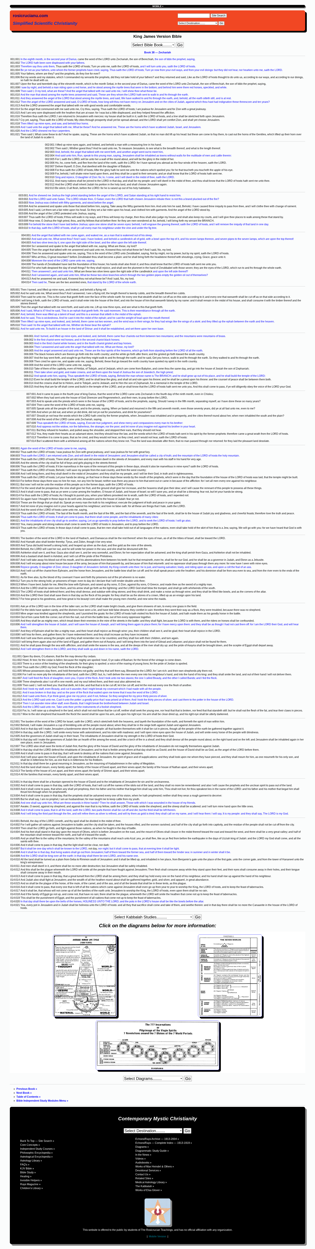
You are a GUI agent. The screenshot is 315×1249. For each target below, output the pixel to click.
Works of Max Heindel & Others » (154, 1166)
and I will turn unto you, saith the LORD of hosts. (168, 66)
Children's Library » (31, 1188)
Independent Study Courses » (37, 1148)
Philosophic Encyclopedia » (36, 1152)
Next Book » (24, 1092)
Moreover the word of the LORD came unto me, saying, (63, 260)
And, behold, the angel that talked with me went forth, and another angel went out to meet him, (109, 152)
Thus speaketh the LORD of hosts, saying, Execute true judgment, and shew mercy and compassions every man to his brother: (110, 423)
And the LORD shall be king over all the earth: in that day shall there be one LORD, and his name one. (80, 855)
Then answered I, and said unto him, (53, 271)
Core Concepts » (30, 1144)
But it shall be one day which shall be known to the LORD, (54, 848)
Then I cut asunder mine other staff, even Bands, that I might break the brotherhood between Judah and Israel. (85, 703)
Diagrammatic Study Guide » (152, 1150)
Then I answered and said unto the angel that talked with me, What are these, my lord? (84, 347)
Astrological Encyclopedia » (36, 1156)
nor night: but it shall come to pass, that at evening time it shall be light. (138, 848)
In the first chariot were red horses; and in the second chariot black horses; (77, 339)
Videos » (140, 1158)
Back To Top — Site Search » (37, 1141)
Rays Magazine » (30, 1184)
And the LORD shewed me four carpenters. (45, 130)
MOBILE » (157, 6)
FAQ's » (24, 1164)
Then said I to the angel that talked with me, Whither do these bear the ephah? (66, 325)
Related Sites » (144, 1178)
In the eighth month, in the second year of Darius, (49, 59)
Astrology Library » (31, 1160)
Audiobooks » (143, 1162)
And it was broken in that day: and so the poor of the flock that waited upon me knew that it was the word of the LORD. (90, 692)
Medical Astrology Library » (151, 1182)
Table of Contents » (28, 1096)
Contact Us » (142, 1174)
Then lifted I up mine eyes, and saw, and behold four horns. (55, 123)
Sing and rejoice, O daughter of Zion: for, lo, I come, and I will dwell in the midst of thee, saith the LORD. (115, 177)
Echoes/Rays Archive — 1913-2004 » (157, 1139)
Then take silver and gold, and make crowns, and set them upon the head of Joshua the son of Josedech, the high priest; (103, 372)
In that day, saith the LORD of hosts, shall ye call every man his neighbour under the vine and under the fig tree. (93, 228)
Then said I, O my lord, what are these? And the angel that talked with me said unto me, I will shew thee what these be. (89, 91)
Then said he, (39, 282)
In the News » (143, 1154)
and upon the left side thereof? (170, 271)
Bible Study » (28, 1172)
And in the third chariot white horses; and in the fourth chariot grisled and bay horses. (83, 343)
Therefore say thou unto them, (38, 66)
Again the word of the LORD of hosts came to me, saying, (54, 448)
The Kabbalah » (144, 1186)
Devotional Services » (148, 1170)
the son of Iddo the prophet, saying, (175, 59)
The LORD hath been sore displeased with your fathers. (53, 62)
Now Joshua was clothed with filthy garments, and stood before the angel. (71, 202)
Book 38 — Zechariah (157, 52)
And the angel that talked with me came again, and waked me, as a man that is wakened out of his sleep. (92, 235)
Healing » (26, 1176)
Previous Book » (26, 1088)
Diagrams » (142, 1146)
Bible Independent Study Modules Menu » (42, 1100)
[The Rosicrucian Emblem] (157, 1211)
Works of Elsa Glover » (148, 1190)
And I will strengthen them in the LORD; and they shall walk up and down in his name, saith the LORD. (80, 649)
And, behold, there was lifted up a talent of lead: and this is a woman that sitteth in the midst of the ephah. (81, 314)
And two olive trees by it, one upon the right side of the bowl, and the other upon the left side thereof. (89, 242)
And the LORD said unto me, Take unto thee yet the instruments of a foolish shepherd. (72, 707)
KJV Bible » (27, 1168)
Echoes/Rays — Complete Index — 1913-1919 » (163, 1142)
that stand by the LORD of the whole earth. (111, 282)
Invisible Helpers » (31, 1180)
